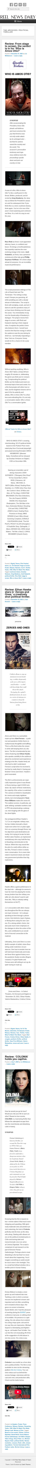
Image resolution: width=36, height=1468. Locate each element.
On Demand (15, 565)
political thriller (9, 576)
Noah (12, 1441)
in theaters (14, 1424)
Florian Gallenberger (11, 1436)
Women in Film (18, 1430)
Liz (10, 565)
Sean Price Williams (16, 1041)
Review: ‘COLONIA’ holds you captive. (16, 1058)
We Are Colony (16, 1370)
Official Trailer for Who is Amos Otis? (18, 429)
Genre (7, 565)
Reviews (17, 567)
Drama (18, 563)
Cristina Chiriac (15, 1037)
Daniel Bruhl (15, 1434)
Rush (19, 1443)
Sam (17, 1033)
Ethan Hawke (24, 1037)
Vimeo (19, 432)
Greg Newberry (15, 574)
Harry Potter (17, 1438)
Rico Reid (18, 576)
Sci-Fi (23, 567)
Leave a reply (18, 55)
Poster (7, 567)
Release (12, 567)
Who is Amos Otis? (16, 578)
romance (14, 1443)
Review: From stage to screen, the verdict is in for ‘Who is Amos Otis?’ (18, 47)
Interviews (13, 1030)
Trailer (7, 570)
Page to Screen (25, 565)
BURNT (23, 1312)
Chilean (21, 1432)
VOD (11, 570)
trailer (12, 1447)
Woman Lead (9, 1430)
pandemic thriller (16, 1039)
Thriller (28, 567)
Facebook (11, 4)
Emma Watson (24, 1434)
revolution (8, 1443)
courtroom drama (15, 572)
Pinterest (20, 4)
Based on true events (11, 1432)
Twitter (16, 4)
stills (23, 1443)
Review (27, 1441)
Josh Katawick (25, 574)
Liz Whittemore (25, 1062)
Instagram (24, 4)
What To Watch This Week (21, 570)
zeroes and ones (18, 1043)
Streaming (27, 1426)
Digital (13, 563)
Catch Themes (26, 1464)
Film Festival (24, 563)
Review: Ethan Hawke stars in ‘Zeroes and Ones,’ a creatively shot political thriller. (18, 593)
